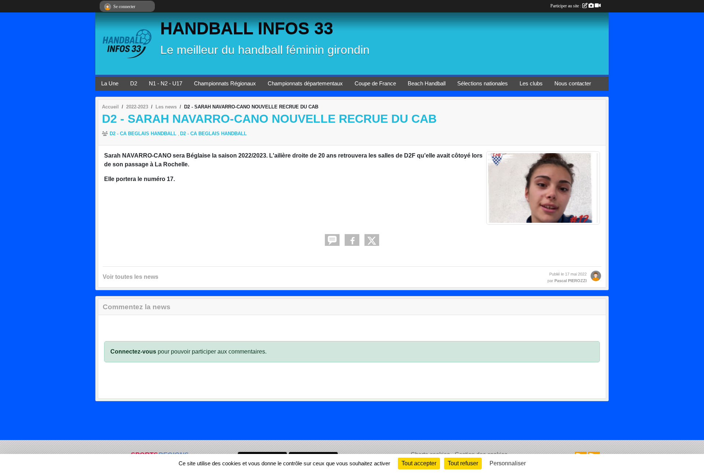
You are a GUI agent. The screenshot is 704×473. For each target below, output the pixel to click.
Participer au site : (566, 5)
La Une (109, 83)
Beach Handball (426, 83)
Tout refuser (463, 463)
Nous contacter (572, 83)
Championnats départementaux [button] (305, 83)
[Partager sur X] (371, 240)
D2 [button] (133, 83)
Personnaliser (507, 463)
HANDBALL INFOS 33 (246, 28)
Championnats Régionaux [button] (225, 83)
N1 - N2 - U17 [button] (165, 83)
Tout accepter (419, 463)
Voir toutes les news (130, 277)
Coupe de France (375, 83)
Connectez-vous (133, 351)
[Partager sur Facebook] (352, 240)
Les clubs (531, 83)
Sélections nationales (482, 83)
